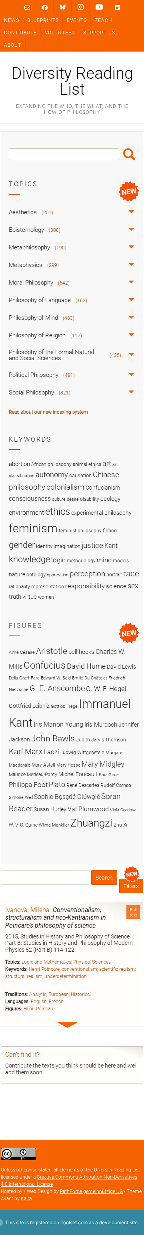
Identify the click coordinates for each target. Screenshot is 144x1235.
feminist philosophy (80, 531)
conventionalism (79, 969)
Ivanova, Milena (27, 910)
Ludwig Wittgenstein (82, 752)
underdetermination (65, 976)
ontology (36, 575)
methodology (81, 561)
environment (26, 512)
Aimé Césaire (22, 652)
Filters (131, 886)
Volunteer (60, 33)
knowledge (29, 559)
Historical (81, 994)
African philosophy (51, 464)
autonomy (52, 475)
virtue (29, 596)
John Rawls (53, 738)
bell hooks (81, 651)
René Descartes (82, 785)
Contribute (20, 33)
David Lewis (121, 666)
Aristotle (51, 651)
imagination (67, 546)
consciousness (30, 498)
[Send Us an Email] (27, 7)
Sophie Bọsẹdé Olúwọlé (67, 797)
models (121, 561)
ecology (110, 498)
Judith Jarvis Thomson (101, 740)
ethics (57, 511)
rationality (19, 587)
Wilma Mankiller (54, 825)
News (11, 20)
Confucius (45, 665)
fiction (110, 531)
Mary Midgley (103, 764)
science (116, 586)
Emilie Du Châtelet (89, 678)
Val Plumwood (88, 809)
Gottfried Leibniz (29, 706)
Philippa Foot (28, 785)
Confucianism (103, 487)
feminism (33, 528)
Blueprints (43, 20)
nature (17, 574)
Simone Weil (21, 797)
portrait (114, 575)
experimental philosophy (101, 513)
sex (133, 586)
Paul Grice (109, 774)
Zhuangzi (91, 823)
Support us (99, 33)
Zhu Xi (120, 825)
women (46, 597)
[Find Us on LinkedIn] (117, 7)
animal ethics (87, 464)
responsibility (85, 586)
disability (89, 499)
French (56, 1001)
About (12, 45)
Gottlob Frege (64, 706)
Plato (57, 784)
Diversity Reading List (72, 82)
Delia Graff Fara (24, 678)
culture (59, 499)
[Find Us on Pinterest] (99, 7)
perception (87, 573)
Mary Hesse (68, 765)
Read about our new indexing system (48, 412)
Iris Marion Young (58, 724)
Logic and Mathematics (46, 962)
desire (73, 499)
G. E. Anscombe (57, 688)
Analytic (37, 994)
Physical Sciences (92, 962)
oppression (57, 575)
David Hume (86, 666)
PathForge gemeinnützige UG (91, 1191)
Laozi (51, 752)
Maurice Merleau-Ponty (33, 774)
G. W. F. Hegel (106, 689)
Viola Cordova (123, 810)
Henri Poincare (44, 969)
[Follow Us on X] (81, 7)
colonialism (65, 487)
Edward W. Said (56, 678)
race (131, 573)
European (58, 994)
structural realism (23, 976)
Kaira (26, 1198)
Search (129, 154)
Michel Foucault (78, 774)
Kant (111, 546)
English (39, 1001)
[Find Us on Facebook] (45, 7)
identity (44, 546)
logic (58, 560)
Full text (133, 912)
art (106, 464)
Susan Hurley (50, 809)
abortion (19, 464)
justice (92, 545)
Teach (103, 20)
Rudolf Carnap (115, 785)
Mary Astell (43, 765)
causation (80, 475)
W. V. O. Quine (23, 825)
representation (47, 587)
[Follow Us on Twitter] (63, 7)
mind (104, 560)
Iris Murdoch (100, 724)
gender (22, 545)
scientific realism (117, 969)
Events (77, 20)
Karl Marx (26, 751)
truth (15, 596)
